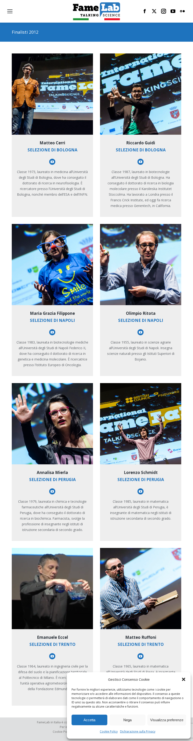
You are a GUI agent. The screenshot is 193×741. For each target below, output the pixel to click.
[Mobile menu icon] (10, 11)
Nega (127, 720)
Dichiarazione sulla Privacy (137, 731)
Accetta (89, 720)
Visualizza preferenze (166, 720)
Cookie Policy (109, 731)
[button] (183, 679)
